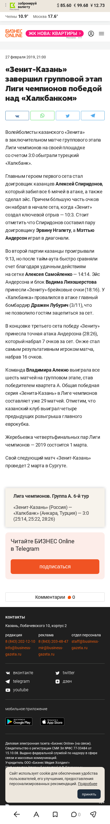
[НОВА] (53, 33)
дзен (67, 681)
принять (89, 794)
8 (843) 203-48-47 (53, 641)
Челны (11, 16)
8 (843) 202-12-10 (20, 641)
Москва (40, 16)
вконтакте (22, 672)
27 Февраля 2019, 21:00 (25, 57)
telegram (21, 681)
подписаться (55, 566)
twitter (68, 672)
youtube (20, 689)
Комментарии (55, 597)
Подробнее (87, 784)
